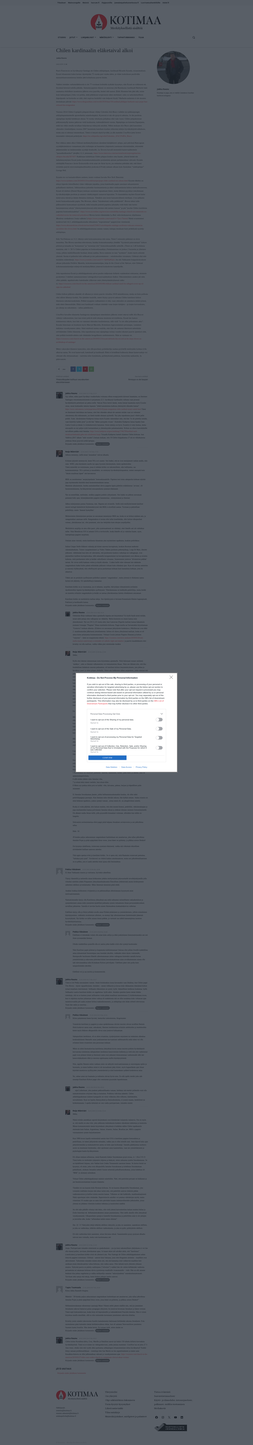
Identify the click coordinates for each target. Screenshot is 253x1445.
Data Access (126, 767)
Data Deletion (111, 767)
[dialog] (126, 722)
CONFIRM (107, 758)
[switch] (159, 719)
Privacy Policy (141, 767)
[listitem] (126, 713)
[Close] (172, 678)
